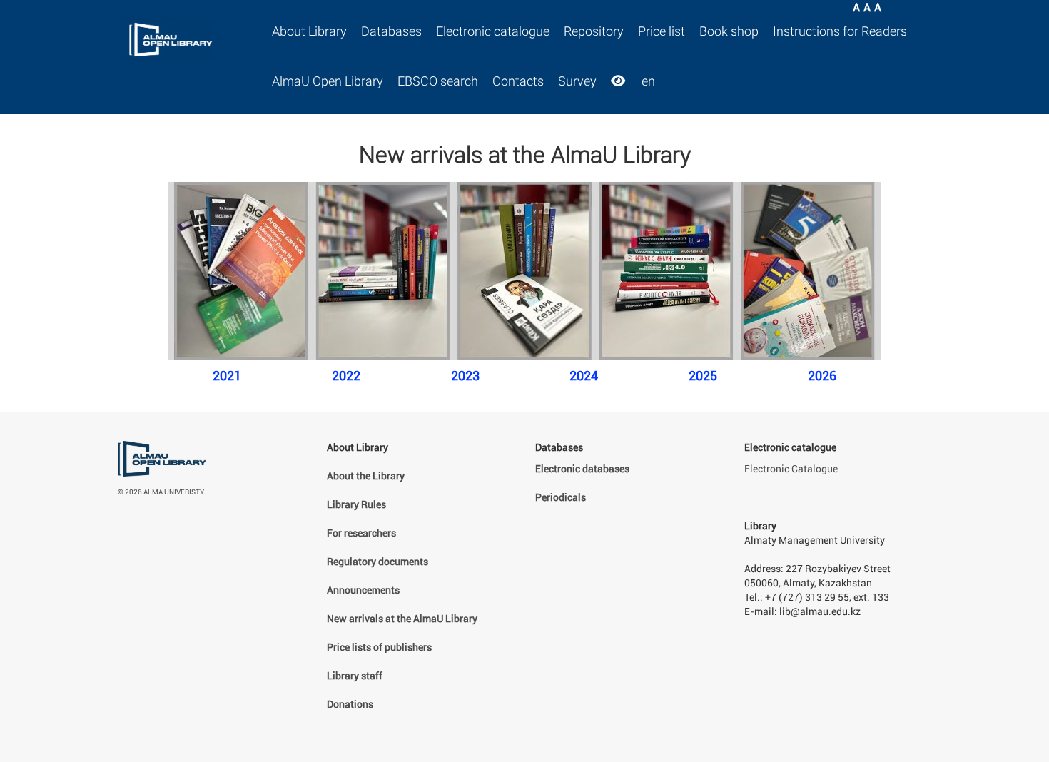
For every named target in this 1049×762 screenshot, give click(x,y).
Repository (594, 31)
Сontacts (518, 81)
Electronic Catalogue (791, 469)
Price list (661, 31)
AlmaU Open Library (327, 81)
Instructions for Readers (840, 31)
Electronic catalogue (492, 31)
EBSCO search (437, 81)
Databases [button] (391, 31)
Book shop (729, 31)
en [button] (648, 81)
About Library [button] (309, 31)
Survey (577, 81)
